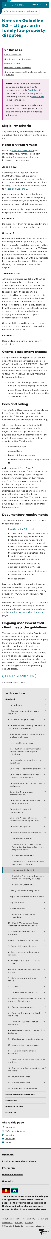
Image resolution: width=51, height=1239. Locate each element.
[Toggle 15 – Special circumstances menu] (45, 1007)
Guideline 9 (37, 96)
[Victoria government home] (44, 1232)
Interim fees (9, 1168)
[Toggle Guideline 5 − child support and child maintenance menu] (45, 801)
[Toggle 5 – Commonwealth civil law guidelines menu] (45, 932)
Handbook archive (12, 1174)
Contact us (8, 1181)
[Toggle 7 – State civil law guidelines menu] (45, 946)
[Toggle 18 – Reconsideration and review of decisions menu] (45, 1030)
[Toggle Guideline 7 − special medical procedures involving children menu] (45, 818)
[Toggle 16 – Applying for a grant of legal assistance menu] (45, 1013)
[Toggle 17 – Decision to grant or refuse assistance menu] (45, 1022)
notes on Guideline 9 (23, 150)
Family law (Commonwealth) (19, 675)
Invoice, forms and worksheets (26, 612)
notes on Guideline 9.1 (17, 188)
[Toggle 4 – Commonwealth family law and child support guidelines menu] (45, 726)
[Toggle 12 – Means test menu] (45, 987)
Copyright (43, 1219)
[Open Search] (46, 5)
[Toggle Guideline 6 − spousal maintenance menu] (45, 809)
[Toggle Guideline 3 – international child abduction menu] (45, 783)
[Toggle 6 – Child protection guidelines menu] (45, 940)
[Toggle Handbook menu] (45, 699)
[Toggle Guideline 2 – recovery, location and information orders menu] (45, 775)
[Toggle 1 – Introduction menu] (45, 705)
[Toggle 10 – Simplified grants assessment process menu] (45, 969)
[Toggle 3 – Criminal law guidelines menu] (45, 720)
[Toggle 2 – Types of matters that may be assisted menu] (45, 711)
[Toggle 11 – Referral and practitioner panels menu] (45, 978)
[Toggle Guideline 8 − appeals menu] (45, 827)
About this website (11, 1219)
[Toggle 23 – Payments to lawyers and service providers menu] (45, 1068)
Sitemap (29, 1222)
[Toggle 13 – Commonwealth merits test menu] (45, 993)
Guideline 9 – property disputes (21, 11)
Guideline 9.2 (34, 90)
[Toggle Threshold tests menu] (45, 909)
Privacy (19, 1222)
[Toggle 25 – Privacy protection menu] (45, 1083)
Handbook (8, 1155)
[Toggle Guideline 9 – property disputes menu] (45, 832)
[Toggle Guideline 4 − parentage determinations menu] (45, 792)
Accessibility (29, 1219)
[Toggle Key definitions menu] (45, 903)
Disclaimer (7, 1222)
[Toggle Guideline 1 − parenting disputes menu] (45, 769)
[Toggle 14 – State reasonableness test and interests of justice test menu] (45, 999)
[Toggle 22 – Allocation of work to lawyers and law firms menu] (45, 1060)
